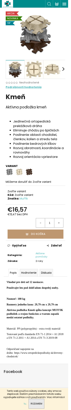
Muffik (24, 198)
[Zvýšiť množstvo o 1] (58, 222)
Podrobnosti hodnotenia (23, 87)
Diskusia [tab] (46, 273)
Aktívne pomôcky (41, 255)
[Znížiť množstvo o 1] (40, 222)
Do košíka (38, 234)
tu (25, 403)
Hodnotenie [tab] (29, 273)
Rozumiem (36, 403)
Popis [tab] (13, 273)
